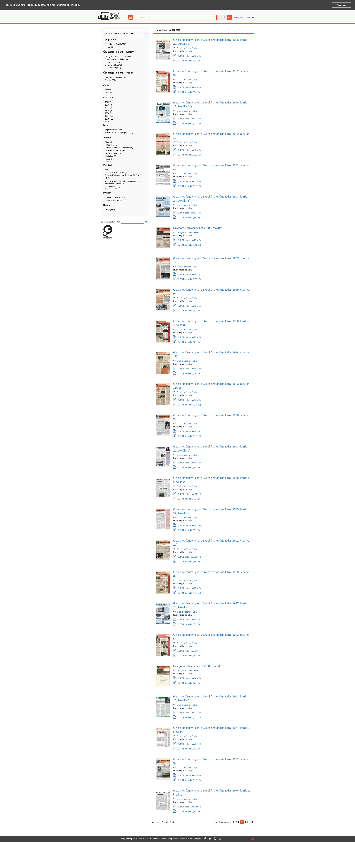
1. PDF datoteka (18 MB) (189, 87)
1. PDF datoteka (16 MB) (189, 368)
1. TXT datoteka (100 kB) (189, 186)
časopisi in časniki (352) (115, 77)
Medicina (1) (110, 156)
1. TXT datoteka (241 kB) (189, 245)
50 (246, 822)
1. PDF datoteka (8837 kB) (190, 525)
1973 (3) (108, 105)
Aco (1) (108, 170)
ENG (241, 17)
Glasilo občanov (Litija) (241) (117, 59)
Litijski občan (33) (112, 62)
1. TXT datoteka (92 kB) (189, 61)
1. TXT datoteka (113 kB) (189, 780)
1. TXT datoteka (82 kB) (189, 310)
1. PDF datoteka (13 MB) (189, 56)
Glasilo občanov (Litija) (187, 48)
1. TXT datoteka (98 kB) (189, 342)
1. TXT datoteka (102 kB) (189, 436)
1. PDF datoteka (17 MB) (189, 118)
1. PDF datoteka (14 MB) (189, 678)
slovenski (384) (111, 92)
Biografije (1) (110, 142)
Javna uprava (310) (113, 153)
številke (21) (110, 80)
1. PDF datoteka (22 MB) (189, 712)
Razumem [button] (341, 5)
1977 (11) (109, 116)
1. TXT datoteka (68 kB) (189, 624)
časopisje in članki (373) (115, 44)
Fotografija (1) (111, 145)
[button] (80, 5)
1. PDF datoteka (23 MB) (189, 150)
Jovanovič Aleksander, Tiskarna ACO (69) (123, 175)
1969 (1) (108, 102)
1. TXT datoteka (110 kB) (189, 155)
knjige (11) (109, 47)
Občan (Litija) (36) (113, 68)
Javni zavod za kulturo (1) (116, 172)
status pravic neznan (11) (116, 200)
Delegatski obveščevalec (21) (118, 56)
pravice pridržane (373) (115, 197)
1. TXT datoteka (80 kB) (189, 811)
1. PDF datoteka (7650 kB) (190, 807)
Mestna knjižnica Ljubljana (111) (119, 132)
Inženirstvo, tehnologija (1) (116, 150)
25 (242, 822)
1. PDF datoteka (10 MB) (189, 306)
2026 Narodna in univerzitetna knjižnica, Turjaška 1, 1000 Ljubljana (171, 838)
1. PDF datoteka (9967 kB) (190, 557)
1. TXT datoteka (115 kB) (189, 123)
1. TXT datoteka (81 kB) (189, 561)
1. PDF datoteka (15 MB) (189, 463)
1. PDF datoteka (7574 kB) (190, 744)
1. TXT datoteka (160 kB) (189, 717)
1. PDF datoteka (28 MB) (189, 240)
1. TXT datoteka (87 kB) (189, 217)
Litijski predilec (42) (113, 65)
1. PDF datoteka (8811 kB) (190, 651)
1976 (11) (109, 113)
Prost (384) (110, 209)
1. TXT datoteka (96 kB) (189, 683)
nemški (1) (109, 90)
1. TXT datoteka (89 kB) (189, 92)
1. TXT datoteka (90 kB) (189, 499)
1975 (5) (108, 110)
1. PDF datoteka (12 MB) (189, 213)
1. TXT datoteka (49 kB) (189, 655)
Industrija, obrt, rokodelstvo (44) (119, 147)
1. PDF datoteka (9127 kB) (190, 494)
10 (237, 822)
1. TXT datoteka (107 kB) (189, 405)
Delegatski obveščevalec (188, 232)
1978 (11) (109, 119)
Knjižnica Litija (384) (114, 130)
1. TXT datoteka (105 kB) (189, 593)
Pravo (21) (109, 159)
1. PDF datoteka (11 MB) (189, 274)
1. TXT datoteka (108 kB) (189, 279)
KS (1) (108, 178)
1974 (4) (108, 108)
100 (251, 822)
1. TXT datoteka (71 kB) (189, 373)
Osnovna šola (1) (112, 186)
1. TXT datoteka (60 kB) (189, 530)
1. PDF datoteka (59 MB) (189, 181)
